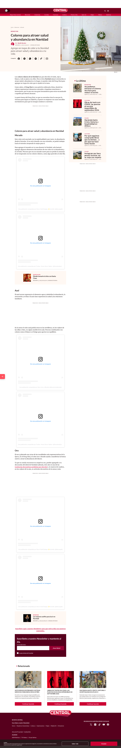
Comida (46, 14)
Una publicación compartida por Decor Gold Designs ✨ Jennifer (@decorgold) (40, 209)
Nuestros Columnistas (23, 726)
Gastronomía (40, 726)
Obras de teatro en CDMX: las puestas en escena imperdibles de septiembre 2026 (92, 106)
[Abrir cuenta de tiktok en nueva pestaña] (99, 724)
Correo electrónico (21, 644)
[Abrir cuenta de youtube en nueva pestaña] (104, 724)
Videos (100, 14)
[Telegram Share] (36, 58)
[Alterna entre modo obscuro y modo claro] (7, 10)
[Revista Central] (60, 11)
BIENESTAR (36, 615)
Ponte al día (74, 14)
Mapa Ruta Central (15, 14)
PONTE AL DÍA (36, 274)
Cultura (64, 14)
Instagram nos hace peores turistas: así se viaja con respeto (93, 155)
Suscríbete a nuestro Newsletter (21, 723)
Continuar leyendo (28, 704)
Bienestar (27, 14)
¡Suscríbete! (57, 648)
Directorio (61, 726)
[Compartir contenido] (2, 376)
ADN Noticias (16, 737)
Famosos (55, 14)
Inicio (12, 27)
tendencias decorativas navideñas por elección (31, 467)
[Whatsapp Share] (30, 58)
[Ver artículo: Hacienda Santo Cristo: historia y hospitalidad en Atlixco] (77, 121)
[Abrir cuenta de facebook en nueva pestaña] (108, 724)
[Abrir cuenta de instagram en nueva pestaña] (95, 724)
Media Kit (53, 726)
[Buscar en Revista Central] (105, 11)
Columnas (37, 14)
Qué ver (84, 14)
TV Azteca (24, 737)
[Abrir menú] (108, 11)
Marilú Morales (22, 43)
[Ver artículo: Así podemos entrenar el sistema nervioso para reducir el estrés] (77, 88)
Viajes (92, 14)
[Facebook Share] (19, 58)
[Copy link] (41, 58)
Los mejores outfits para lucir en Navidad (44, 617)
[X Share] (24, 58)
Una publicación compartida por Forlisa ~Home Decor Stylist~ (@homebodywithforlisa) (42, 266)
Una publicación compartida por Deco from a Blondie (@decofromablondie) (40, 387)
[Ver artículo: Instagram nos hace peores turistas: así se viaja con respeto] (77, 155)
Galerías (108, 14)
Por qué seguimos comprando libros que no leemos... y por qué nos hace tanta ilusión (92, 140)
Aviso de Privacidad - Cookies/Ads (21, 732)
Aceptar (103, 744)
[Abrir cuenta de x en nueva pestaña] (91, 724)
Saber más (75, 744)
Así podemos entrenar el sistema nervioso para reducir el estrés (93, 89)
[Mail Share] (47, 58)
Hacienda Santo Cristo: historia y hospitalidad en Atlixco (92, 123)
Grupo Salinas (32, 737)
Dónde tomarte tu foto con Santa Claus (44, 277)
